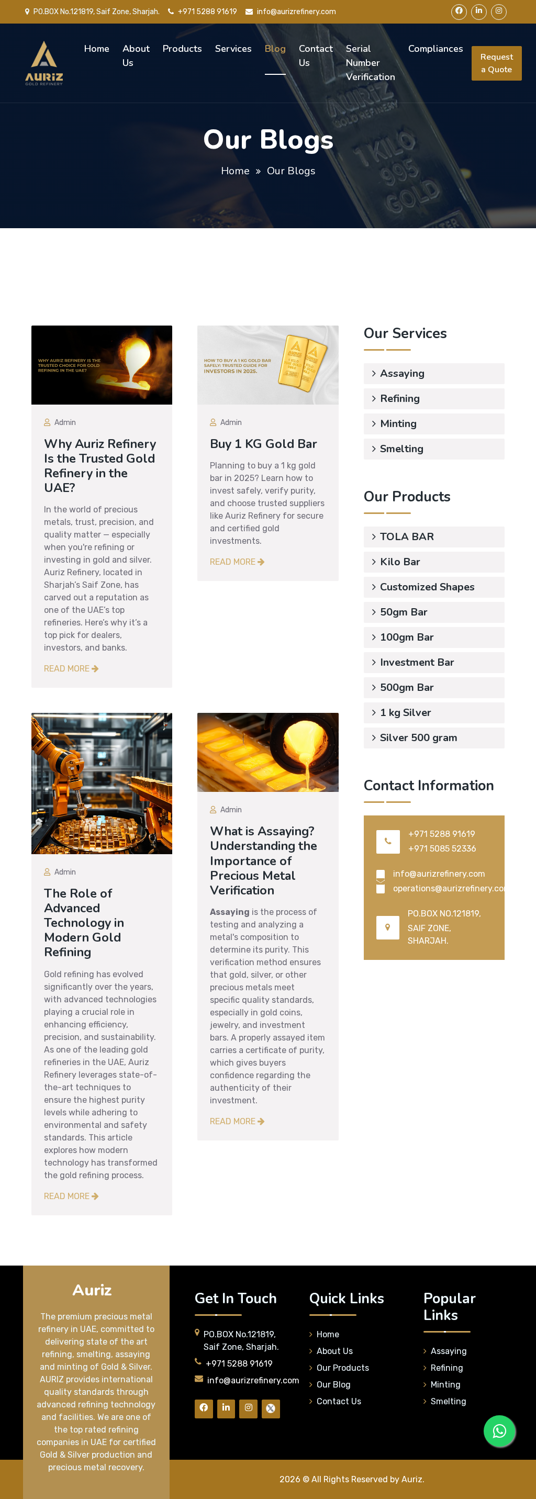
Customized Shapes (427, 587)
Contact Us (316, 55)
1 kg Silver (405, 713)
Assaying (402, 373)
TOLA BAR (407, 537)
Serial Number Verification (370, 62)
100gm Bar (407, 637)
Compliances (435, 48)
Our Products (343, 1368)
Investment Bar (417, 662)
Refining (400, 398)
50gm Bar (404, 612)
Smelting (401, 449)
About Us (136, 55)
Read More (68, 669)
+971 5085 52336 (442, 849)
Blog (275, 48)
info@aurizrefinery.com (296, 11)
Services (233, 48)
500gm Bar (407, 687)
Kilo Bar (400, 562)
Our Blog (334, 1385)
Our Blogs (291, 171)
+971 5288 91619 (207, 11)
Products (182, 48)
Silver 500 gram (418, 738)
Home (96, 48)
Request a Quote (497, 63)
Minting (398, 424)
